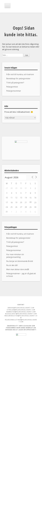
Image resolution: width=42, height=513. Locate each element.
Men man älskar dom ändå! (17, 269)
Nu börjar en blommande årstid (19, 261)
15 (30, 198)
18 (12, 202)
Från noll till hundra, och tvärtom (20, 74)
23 (35, 202)
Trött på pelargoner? (15, 82)
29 (30, 207)
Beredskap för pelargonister (18, 78)
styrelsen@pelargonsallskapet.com (21, 309)
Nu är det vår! (12, 265)
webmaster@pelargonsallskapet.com (21, 311)
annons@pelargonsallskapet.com (21, 307)
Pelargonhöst (12, 87)
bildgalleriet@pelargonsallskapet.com (21, 313)
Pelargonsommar (13, 91)
